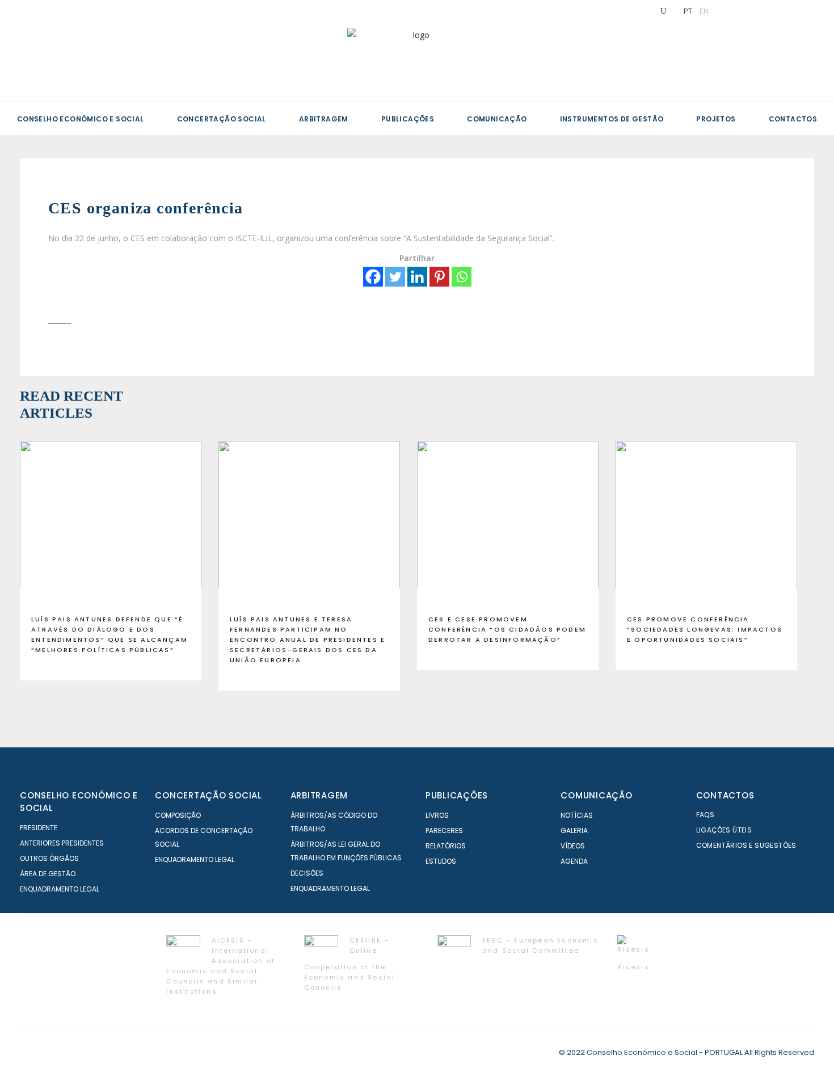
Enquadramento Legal (59, 889)
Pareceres (444, 830)
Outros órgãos (49, 858)
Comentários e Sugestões (746, 845)
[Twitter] (395, 277)
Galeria (574, 830)
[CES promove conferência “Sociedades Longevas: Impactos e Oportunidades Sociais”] (706, 523)
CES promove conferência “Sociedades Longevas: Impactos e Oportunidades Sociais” (704, 629)
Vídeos (573, 846)
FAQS (705, 814)
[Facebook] (373, 277)
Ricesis (633, 967)
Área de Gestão (47, 873)
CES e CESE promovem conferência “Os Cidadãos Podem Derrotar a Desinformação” (507, 629)
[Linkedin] (417, 277)
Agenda (574, 861)
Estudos (441, 861)
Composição (178, 815)
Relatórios (446, 846)
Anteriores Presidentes (62, 843)
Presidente (38, 827)
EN (704, 11)
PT (688, 11)
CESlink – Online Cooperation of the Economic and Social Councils (349, 964)
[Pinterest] (439, 277)
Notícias (577, 815)
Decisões (306, 873)
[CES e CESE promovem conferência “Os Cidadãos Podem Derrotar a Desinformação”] (508, 523)
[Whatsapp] (461, 277)
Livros (437, 815)
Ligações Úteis (724, 830)
